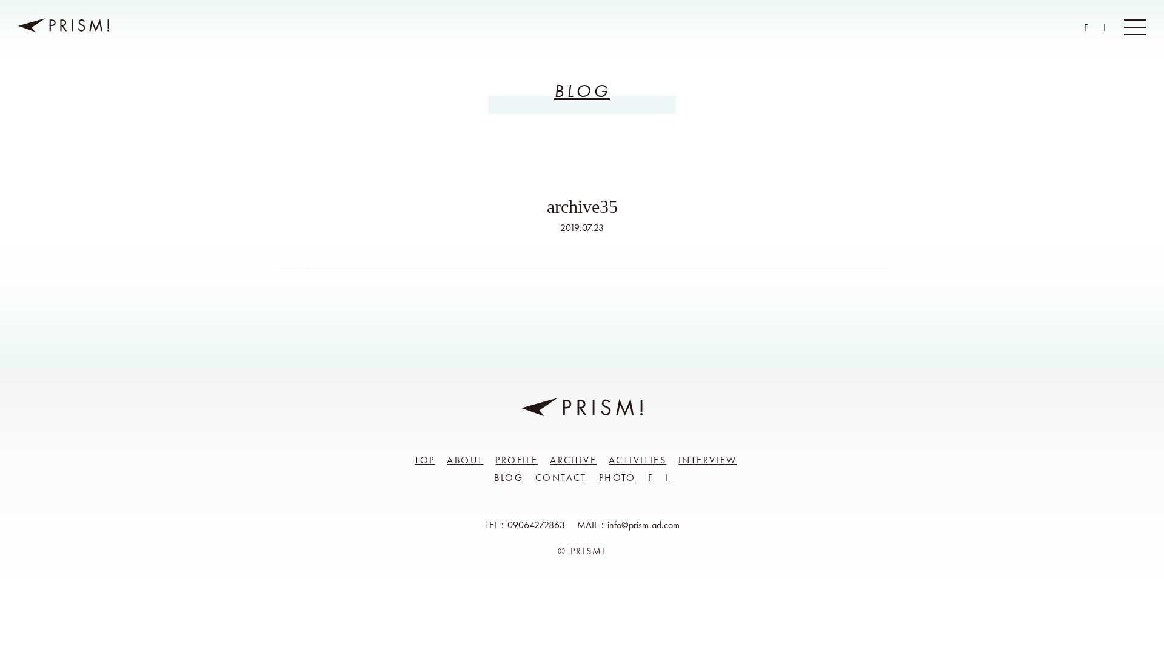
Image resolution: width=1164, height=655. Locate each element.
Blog (508, 477)
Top (425, 460)
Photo (617, 477)
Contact (561, 477)
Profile (516, 460)
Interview (707, 460)
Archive (573, 460)
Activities (637, 460)
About (465, 460)
